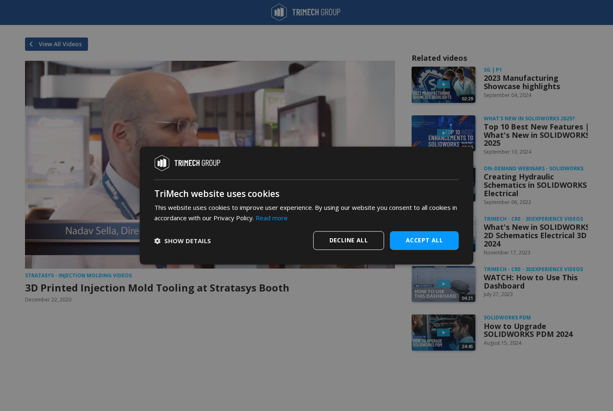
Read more (272, 218)
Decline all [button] (348, 240)
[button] (182, 240)
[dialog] (306, 206)
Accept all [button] (424, 240)
